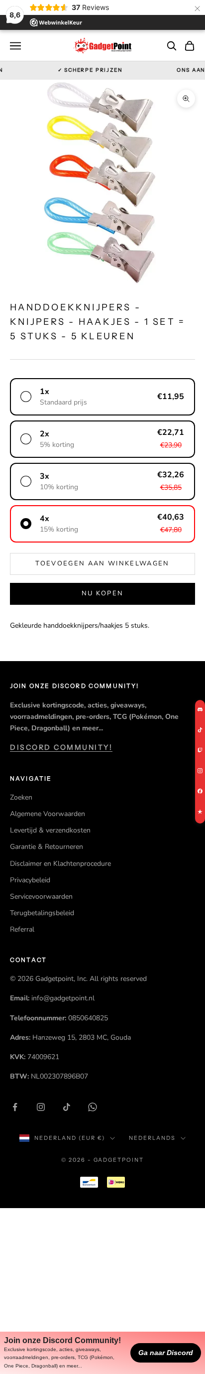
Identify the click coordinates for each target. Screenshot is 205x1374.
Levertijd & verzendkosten (50, 830)
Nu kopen (103, 593)
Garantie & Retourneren (46, 846)
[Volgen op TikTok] (67, 1107)
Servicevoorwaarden (41, 896)
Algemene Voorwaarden (47, 814)
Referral (22, 929)
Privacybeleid (30, 880)
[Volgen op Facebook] (15, 1107)
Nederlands (152, 1137)
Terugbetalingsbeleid (42, 913)
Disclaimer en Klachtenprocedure (60, 863)
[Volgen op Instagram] (41, 1107)
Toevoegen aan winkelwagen (102, 563)
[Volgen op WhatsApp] (93, 1107)
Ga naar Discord (165, 1353)
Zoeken (21, 797)
